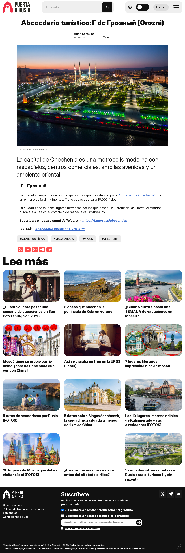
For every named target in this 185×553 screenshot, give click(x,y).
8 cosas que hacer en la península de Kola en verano (88, 309)
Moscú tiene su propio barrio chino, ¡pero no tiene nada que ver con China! (29, 366)
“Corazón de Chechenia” (137, 195)
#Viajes (87, 238)
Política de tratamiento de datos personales (23, 511)
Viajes (107, 36)
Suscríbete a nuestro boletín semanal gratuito (99, 510)
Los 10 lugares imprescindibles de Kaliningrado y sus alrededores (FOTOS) (151, 420)
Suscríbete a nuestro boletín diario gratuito (97, 516)
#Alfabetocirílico (32, 238)
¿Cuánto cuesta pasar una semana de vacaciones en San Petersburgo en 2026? (29, 311)
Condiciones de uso (16, 516)
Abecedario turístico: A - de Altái (60, 229)
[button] (99, 5)
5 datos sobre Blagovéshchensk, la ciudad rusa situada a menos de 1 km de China (92, 420)
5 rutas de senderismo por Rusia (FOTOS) (30, 418)
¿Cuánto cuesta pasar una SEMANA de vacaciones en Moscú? (148, 311)
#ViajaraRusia (64, 238)
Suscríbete (75, 494)
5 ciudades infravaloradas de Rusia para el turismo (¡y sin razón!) (150, 474)
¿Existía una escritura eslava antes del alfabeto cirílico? (89, 472)
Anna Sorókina (84, 34)
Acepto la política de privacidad (82, 528)
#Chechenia (110, 238)
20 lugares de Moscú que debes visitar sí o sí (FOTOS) (30, 472)
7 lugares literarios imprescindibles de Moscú (147, 363)
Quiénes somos (13, 505)
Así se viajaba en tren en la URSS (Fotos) (92, 363)
